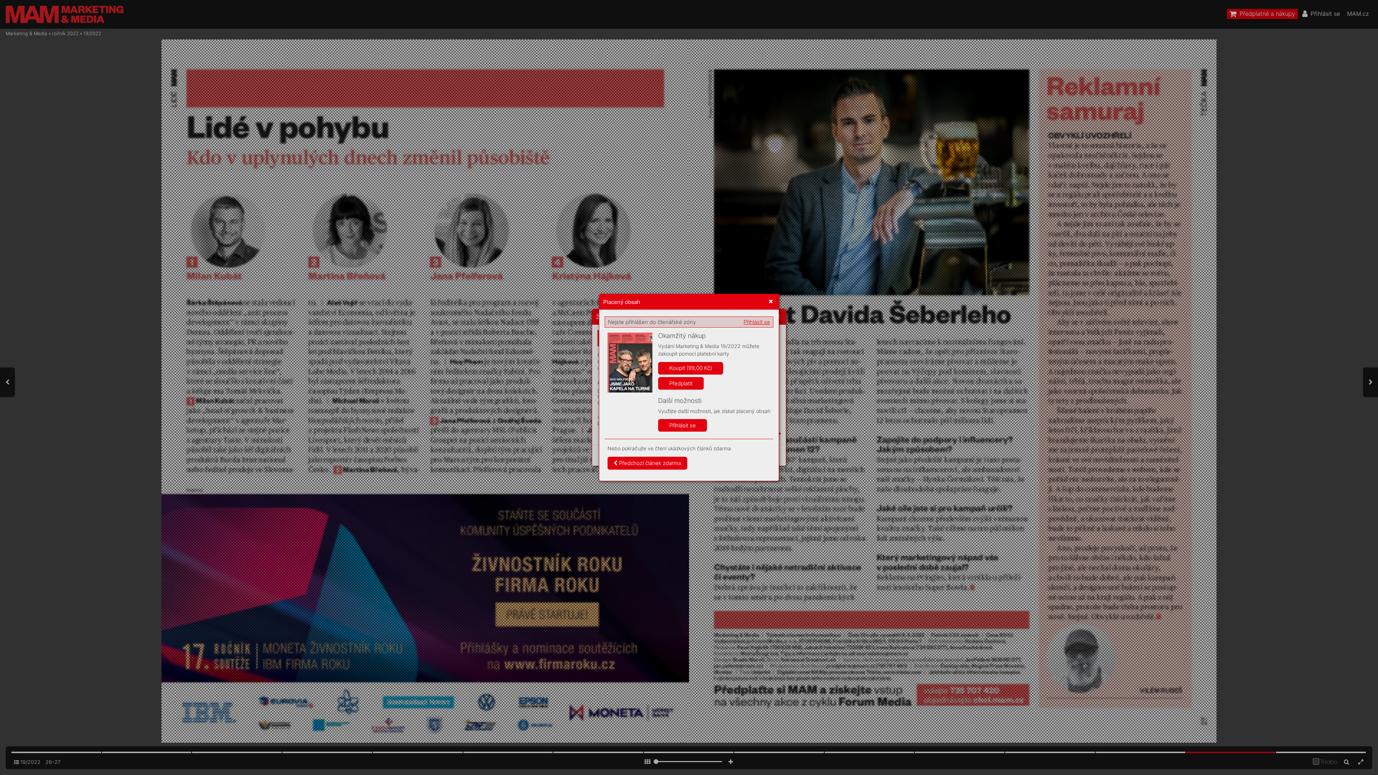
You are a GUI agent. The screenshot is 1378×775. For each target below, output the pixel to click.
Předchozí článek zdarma (649, 463)
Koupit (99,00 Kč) (690, 368)
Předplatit (681, 383)
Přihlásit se (757, 322)
